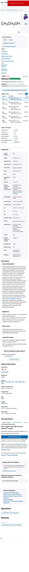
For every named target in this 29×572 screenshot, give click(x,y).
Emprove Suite (5, 449)
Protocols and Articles (7, 61)
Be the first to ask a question (10, 513)
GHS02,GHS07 (4, 372)
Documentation (5, 58)
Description (4, 54)
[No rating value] (4, 84)
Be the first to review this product (12, 525)
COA (5, 40)
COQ (10, 40)
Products (2, 10)
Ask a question (20, 84)
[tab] (4, 10)
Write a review (13, 84)
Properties (4, 51)
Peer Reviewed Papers (4, 65)
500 (13, 153)
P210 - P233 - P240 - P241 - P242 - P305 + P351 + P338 (13, 382)
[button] (14, 481)
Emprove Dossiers (9, 43)
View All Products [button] (14, 359)
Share (26, 76)
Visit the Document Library (9, 471)
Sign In (4, 90)
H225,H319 (4, 403)
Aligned (15, 238)
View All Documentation (9, 46)
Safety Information (6, 56)
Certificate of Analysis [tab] (16, 422)
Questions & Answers (4, 69)
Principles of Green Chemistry (17, 193)
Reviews (3, 73)
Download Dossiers (13, 437)
